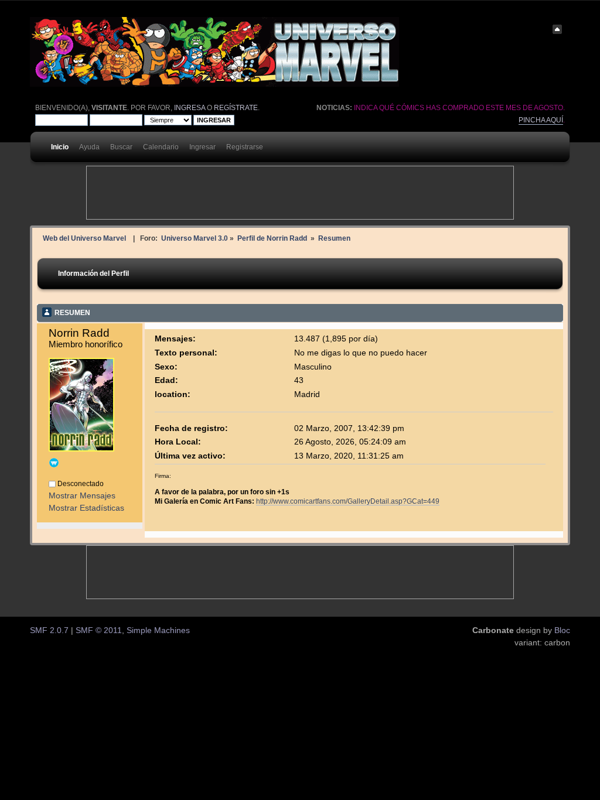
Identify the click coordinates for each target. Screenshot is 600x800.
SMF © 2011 (99, 630)
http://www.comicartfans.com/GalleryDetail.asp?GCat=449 (347, 501)
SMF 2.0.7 (49, 630)
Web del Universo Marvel (84, 238)
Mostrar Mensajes (82, 495)
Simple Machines (158, 630)
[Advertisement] (300, 192)
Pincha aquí (541, 120)
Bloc (562, 630)
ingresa (189, 108)
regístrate (236, 108)
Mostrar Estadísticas (86, 508)
